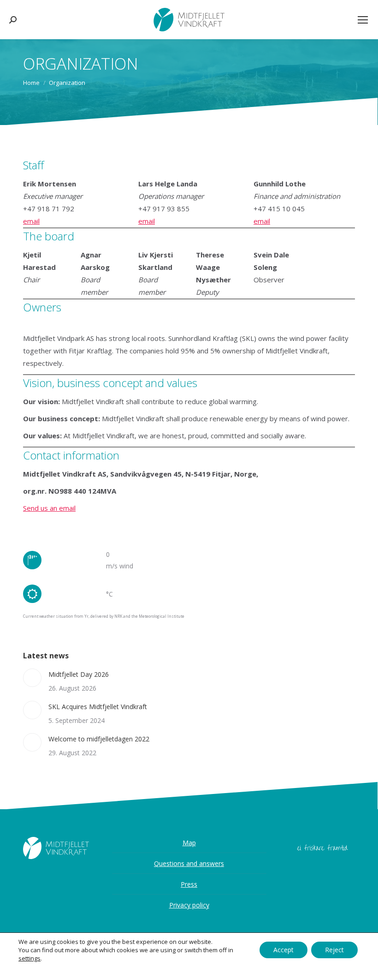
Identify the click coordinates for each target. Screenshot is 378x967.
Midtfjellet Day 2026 (78, 674)
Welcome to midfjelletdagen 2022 (98, 738)
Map (189, 842)
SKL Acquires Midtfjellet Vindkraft (97, 706)
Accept (283, 949)
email (31, 221)
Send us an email (49, 508)
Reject (334, 949)
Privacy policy (189, 905)
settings (29, 958)
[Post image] (32, 678)
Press (189, 884)
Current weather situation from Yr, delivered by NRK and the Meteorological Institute (103, 616)
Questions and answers (189, 863)
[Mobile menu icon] (363, 20)
